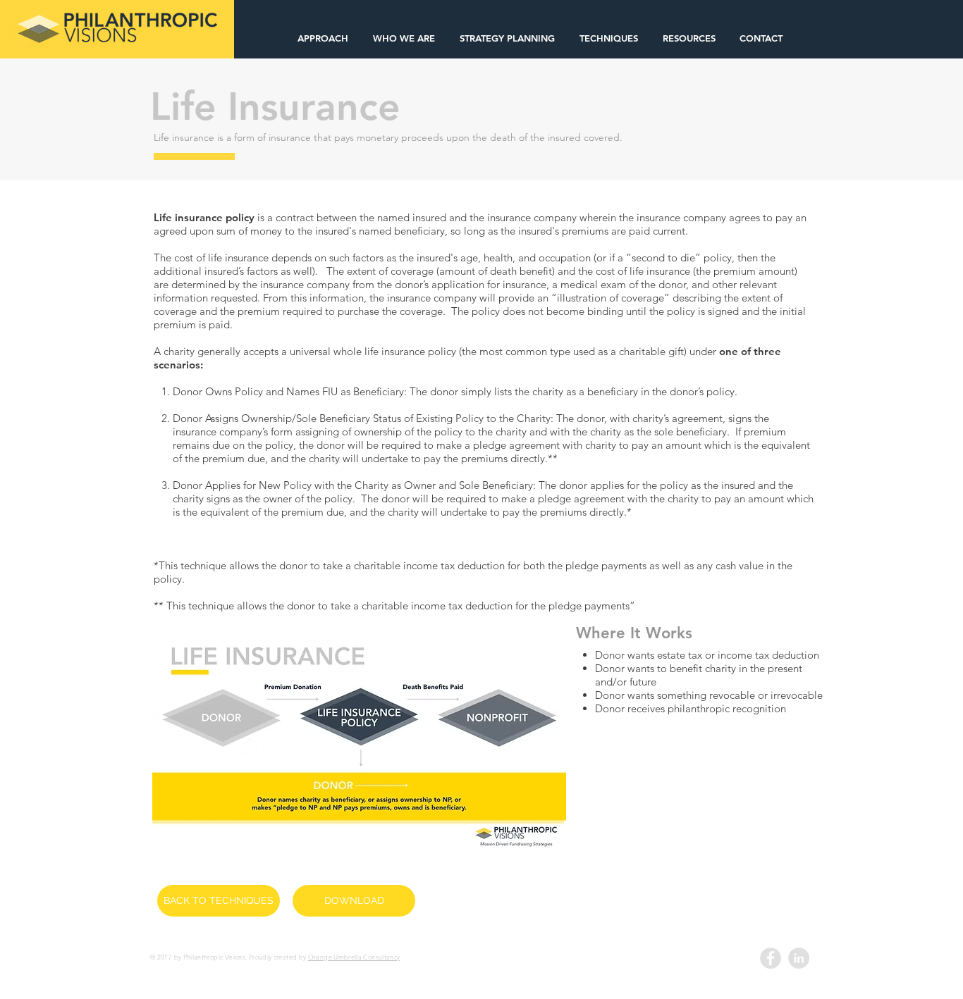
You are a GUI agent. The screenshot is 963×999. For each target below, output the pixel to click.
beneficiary (419, 230)
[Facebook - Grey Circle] (770, 958)
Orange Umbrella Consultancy (354, 957)
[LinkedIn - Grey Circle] (798, 958)
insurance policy (214, 217)
